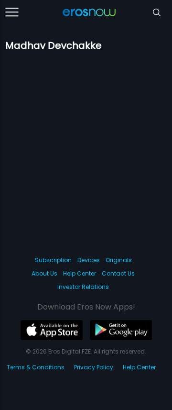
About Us (44, 273)
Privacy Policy (93, 367)
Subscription (53, 260)
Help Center (79, 273)
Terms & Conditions (35, 367)
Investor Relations (83, 287)
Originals (119, 260)
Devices (88, 260)
